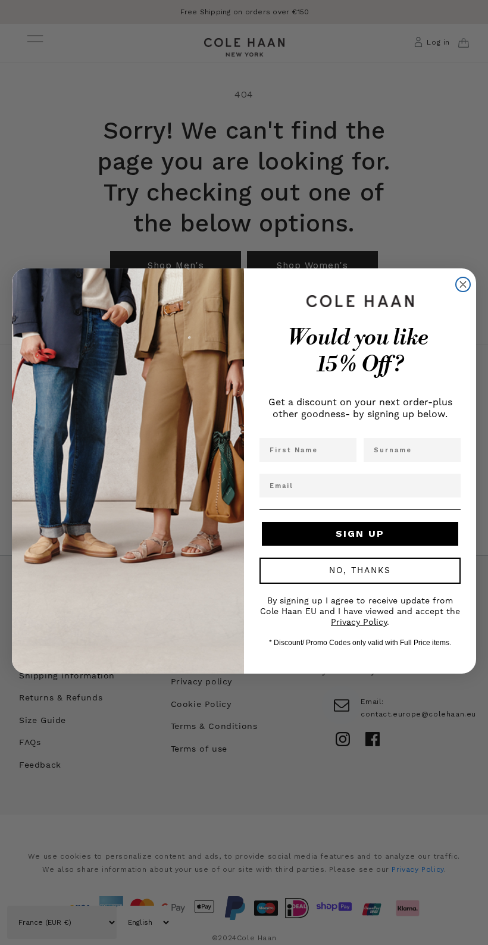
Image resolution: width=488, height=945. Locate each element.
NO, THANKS (360, 570)
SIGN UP (360, 533)
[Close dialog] (463, 284)
